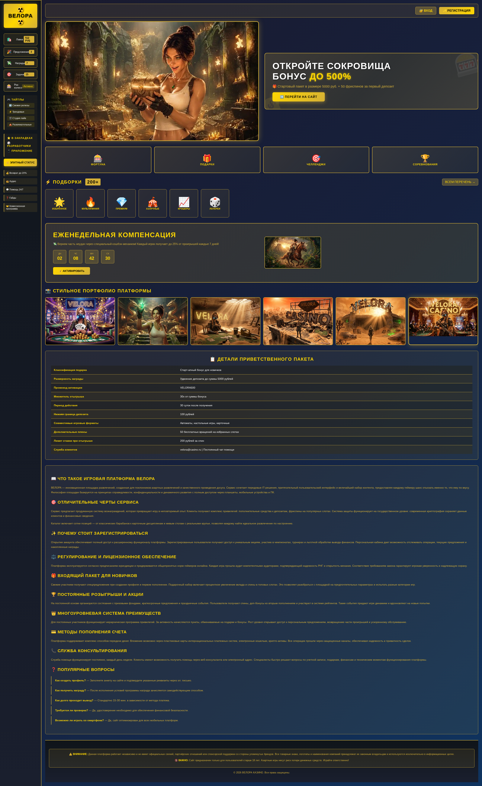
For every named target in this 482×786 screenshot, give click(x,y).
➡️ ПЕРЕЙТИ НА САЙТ (298, 96)
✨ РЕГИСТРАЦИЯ (457, 10)
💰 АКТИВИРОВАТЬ (71, 270)
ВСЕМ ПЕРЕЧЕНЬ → (460, 182)
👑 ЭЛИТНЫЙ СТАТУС (20, 162)
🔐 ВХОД (425, 10)
